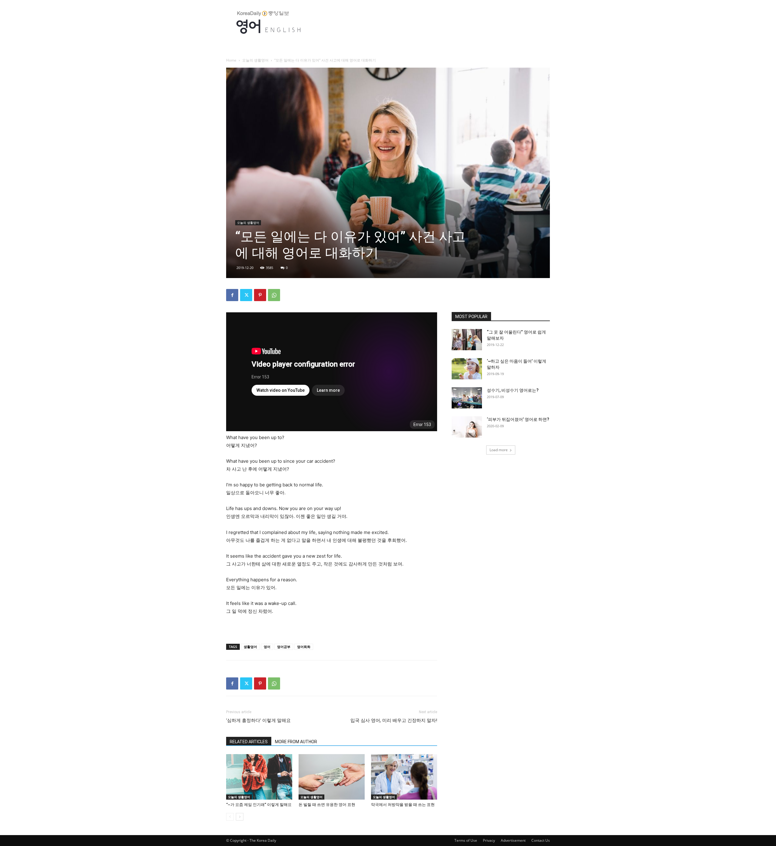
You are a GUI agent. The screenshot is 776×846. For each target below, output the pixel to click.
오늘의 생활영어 (255, 60)
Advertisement (513, 840)
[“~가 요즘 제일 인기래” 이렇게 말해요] (259, 777)
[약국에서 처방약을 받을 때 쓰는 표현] (404, 777)
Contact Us (540, 840)
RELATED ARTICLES (249, 741)
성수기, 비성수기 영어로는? (513, 390)
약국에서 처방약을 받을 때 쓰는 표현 (403, 804)
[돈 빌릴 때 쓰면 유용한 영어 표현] (332, 777)
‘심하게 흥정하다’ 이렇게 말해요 (258, 720)
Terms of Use (465, 840)
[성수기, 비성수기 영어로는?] (467, 397)
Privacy (489, 840)
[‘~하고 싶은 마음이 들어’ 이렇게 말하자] (467, 368)
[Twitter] (246, 295)
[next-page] (239, 817)
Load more (499, 449)
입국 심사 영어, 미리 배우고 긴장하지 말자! (393, 720)
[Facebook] (232, 295)
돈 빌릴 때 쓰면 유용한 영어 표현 (327, 804)
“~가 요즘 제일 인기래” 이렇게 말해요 (259, 804)
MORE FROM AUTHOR (296, 741)
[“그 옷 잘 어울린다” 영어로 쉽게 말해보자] (467, 339)
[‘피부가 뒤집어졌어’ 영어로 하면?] (467, 427)
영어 (267, 646)
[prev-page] (230, 817)
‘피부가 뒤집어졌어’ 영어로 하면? (518, 419)
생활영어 (250, 646)
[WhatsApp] (274, 295)
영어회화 (303, 646)
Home (231, 60)
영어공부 (283, 646)
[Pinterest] (260, 295)
